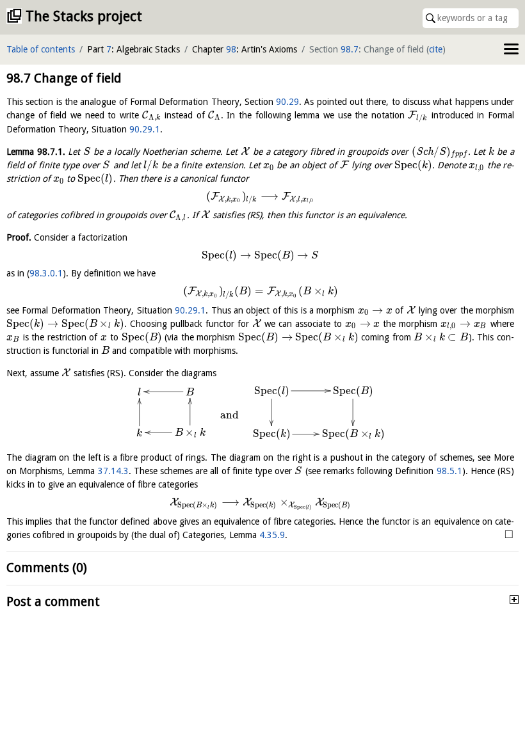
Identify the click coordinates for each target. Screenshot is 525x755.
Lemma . (35, 152)
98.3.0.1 (46, 273)
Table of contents (40, 49)
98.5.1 (449, 471)
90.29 (287, 102)
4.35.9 (272, 535)
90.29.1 (144, 129)
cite (435, 49)
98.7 (350, 49)
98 (231, 49)
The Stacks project (84, 16)
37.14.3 (113, 471)
